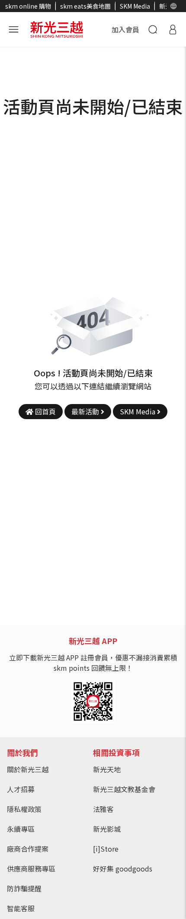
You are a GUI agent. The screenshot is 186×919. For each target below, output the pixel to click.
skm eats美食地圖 (85, 6)
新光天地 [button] (107, 769)
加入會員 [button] (125, 29)
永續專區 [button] (21, 829)
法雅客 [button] (103, 809)
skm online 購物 (28, 6)
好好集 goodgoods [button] (122, 868)
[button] (174, 6)
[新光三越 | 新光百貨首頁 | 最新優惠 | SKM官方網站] (56, 28)
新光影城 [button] (107, 829)
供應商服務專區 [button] (31, 868)
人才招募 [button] (21, 789)
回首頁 (44, 411)
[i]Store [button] (106, 848)
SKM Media (135, 6)
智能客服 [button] (21, 908)
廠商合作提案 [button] (27, 848)
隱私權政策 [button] (24, 809)
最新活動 (86, 411)
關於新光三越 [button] (27, 769)
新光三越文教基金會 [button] (124, 789)
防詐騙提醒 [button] (24, 888)
